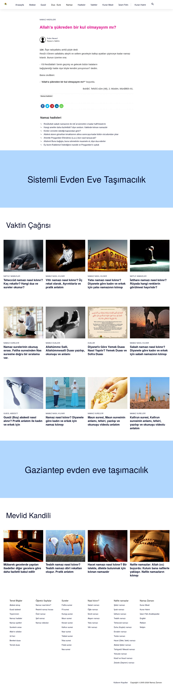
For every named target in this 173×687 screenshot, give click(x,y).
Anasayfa (19, 4)
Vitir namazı (92, 627)
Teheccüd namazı (121, 622)
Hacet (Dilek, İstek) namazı (124, 640)
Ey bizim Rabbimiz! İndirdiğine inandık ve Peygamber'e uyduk (71, 145)
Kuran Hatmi (140, 4)
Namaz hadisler (16, 618)
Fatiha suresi (67, 605)
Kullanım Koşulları (121, 682)
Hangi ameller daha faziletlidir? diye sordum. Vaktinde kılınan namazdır (75, 127)
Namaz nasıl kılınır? (43, 605)
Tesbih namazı (120, 618)
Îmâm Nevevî (52, 38)
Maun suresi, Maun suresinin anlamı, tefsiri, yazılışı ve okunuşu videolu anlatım (106, 420)
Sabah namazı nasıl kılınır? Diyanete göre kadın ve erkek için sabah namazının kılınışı (149, 350)
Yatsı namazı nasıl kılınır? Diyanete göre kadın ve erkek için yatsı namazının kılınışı (107, 283)
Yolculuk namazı (120, 653)
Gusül (43, 4)
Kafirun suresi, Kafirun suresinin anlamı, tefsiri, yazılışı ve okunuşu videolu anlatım (147, 422)
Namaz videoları (42, 622)
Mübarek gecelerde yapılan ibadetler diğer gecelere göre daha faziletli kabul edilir (22, 568)
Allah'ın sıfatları (16, 631)
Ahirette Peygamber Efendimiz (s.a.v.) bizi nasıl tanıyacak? (70, 138)
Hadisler (81, 4)
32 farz (12, 636)
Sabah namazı (93, 605)
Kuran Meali (107, 4)
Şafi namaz (40, 618)
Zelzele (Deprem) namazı (124, 662)
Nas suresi (66, 649)
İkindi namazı (93, 614)
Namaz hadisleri (48, 20)
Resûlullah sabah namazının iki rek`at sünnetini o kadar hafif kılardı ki (75, 124)
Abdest (32, 4)
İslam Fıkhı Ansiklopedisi (149, 614)
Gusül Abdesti (11, 413)
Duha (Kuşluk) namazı (123, 627)
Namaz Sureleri (11, 343)
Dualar (91, 343)
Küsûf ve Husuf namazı (123, 658)
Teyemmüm (14, 614)
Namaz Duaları (53, 343)
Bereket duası (15, 640)
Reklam (143, 622)
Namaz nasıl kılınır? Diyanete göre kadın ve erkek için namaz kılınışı (65, 420)
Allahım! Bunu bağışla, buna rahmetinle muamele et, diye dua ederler (75, 141)
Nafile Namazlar (12, 276)
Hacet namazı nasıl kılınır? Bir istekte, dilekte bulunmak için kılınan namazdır (107, 568)
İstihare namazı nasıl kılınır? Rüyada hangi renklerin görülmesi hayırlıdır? (148, 283)
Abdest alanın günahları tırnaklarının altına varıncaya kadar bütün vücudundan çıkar (81, 134)
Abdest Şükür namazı (122, 645)
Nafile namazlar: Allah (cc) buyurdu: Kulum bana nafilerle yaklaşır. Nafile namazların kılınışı (149, 569)
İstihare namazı (120, 614)
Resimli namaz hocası (44, 609)
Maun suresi (67, 618)
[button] (19, 4)
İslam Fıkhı (123, 4)
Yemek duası (15, 645)
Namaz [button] (69, 4)
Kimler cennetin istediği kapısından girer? (62, 131)
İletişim (142, 627)
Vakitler (94, 4)
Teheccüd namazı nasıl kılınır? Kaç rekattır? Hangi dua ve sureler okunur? (23, 283)
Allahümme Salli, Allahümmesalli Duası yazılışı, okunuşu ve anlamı (65, 350)
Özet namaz (40, 614)
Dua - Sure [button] (56, 4)
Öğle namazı (93, 609)
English (143, 618)
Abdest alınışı (15, 605)
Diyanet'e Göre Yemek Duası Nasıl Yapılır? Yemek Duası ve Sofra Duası (107, 350)
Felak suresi (66, 645)
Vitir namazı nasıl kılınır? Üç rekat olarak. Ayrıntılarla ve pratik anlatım (64, 283)
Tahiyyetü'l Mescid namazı (124, 649)
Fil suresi (65, 609)
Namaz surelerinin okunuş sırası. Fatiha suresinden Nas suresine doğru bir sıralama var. (22, 352)
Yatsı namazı (93, 622)
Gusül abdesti (15, 609)
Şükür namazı (119, 605)
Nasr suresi (66, 631)
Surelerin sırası (16, 627)
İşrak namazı (119, 609)
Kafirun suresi (67, 627)
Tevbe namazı (119, 636)
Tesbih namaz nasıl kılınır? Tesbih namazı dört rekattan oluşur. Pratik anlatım (64, 568)
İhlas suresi (66, 640)
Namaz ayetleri (16, 622)
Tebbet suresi (67, 636)
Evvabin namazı (120, 631)
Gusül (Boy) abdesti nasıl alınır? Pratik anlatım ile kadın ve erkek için (23, 420)
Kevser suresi (67, 622)
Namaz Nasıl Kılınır (55, 276)
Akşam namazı (94, 618)
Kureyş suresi (67, 614)
